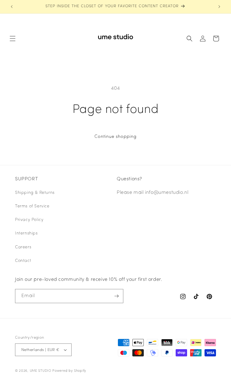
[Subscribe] (116, 296)
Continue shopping (115, 137)
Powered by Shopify (69, 371)
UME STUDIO (40, 371)
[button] (12, 38)
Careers (23, 247)
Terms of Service (32, 206)
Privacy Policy (29, 220)
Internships (26, 233)
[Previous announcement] (11, 6)
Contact (23, 261)
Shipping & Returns (35, 193)
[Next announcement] (219, 6)
